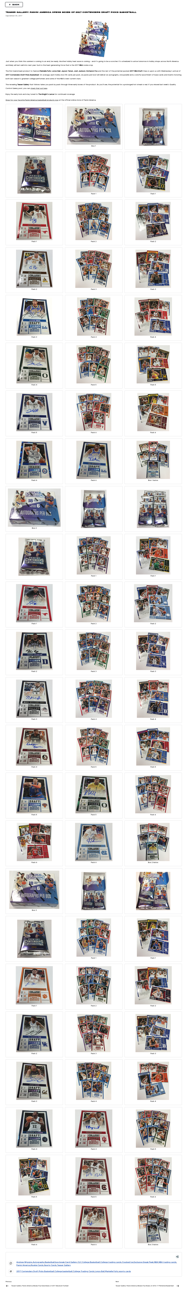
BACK (16, 4)
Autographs (38, 1262)
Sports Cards (50, 1265)
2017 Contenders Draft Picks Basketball (35, 1271)
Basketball (50, 1262)
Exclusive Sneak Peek (144, 1262)
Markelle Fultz (111, 1271)
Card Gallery (71, 1262)
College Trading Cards (83, 1271)
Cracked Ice (127, 1262)
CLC (80, 1262)
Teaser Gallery (64, 1265)
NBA (156, 1262)
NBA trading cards (167, 1262)
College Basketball (91, 1262)
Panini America (23, 1265)
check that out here (39, 88)
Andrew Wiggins (24, 1262)
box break (60, 1262)
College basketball (63, 1271)
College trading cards (110, 1262)
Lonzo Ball (100, 1271)
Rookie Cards (37, 1265)
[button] (93, 1257)
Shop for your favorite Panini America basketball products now (32, 100)
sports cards (125, 1271)
